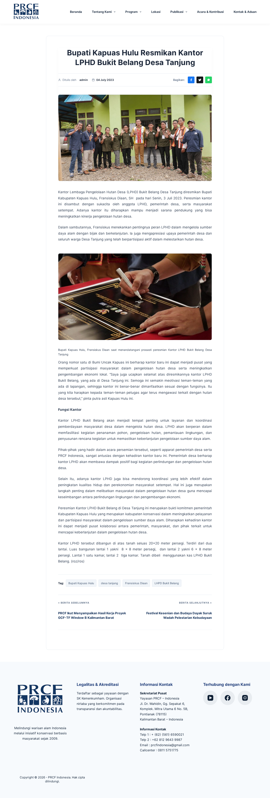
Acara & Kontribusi (210, 12)
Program (131, 12)
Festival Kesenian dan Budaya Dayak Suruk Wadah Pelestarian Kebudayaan (179, 615)
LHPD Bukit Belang (167, 583)
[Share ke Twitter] (199, 80)
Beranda (76, 12)
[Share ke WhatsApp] (208, 80)
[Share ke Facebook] (191, 80)
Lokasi (155, 12)
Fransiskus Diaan (136, 583)
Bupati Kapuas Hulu (81, 583)
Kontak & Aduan (245, 12)
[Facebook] (227, 698)
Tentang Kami (102, 12)
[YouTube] (210, 698)
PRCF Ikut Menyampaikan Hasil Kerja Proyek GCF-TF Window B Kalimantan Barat (92, 615)
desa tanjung (109, 583)
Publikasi (176, 12)
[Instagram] (245, 698)
